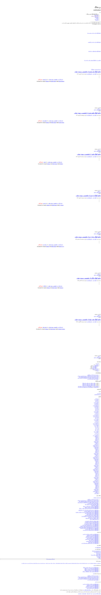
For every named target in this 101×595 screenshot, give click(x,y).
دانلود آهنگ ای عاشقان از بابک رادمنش (91, 539)
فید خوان (88, 593)
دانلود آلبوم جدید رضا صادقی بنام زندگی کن (85, 387)
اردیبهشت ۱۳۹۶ (95, 481)
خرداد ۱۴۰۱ (96, 422)
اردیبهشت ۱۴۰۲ (95, 415)
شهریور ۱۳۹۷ (96, 465)
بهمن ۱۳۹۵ (96, 484)
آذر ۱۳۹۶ (96, 474)
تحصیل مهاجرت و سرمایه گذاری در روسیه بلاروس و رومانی (88, 500)
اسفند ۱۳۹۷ (96, 459)
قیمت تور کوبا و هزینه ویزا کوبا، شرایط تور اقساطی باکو (88, 501)
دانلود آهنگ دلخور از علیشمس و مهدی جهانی (89, 154)
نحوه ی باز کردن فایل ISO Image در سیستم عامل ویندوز (88, 527)
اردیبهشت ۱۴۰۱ (95, 423)
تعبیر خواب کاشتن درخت (94, 519)
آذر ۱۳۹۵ (96, 486)
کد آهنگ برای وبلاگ (65, 563)
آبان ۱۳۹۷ (96, 463)
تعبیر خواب (25, 563)
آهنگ (36, 563)
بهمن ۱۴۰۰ (96, 426)
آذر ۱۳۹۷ (96, 462)
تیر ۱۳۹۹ (96, 443)
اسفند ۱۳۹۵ (96, 483)
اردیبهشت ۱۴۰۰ (95, 435)
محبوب (97, 497)
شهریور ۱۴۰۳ (96, 402)
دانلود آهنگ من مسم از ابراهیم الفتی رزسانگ (90, 506)
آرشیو (94, 565)
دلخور (45, 162)
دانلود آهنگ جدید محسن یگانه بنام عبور (91, 529)
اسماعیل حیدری (95, 386)
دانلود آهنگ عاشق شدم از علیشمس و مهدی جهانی (87, 113)
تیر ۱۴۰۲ (96, 413)
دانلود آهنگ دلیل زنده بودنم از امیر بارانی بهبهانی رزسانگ (88, 508)
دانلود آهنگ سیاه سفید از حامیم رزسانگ (91, 507)
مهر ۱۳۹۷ (96, 464)
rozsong (81, 563)
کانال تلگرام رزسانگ (94, 16)
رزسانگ (54, 563)
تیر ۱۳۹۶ (96, 479)
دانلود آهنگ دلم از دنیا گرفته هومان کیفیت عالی (90, 525)
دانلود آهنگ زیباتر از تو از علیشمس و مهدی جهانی (88, 237)
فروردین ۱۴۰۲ (95, 416)
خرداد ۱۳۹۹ (96, 444)
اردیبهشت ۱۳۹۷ (95, 469)
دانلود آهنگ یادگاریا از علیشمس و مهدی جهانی (89, 278)
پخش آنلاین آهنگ (77, 563)
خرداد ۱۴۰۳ (96, 404)
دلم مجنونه (45, 79)
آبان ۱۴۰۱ (96, 417)
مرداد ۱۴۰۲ (96, 412)
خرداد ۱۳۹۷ (96, 468)
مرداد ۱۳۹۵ (96, 490)
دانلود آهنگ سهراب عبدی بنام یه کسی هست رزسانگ (89, 526)
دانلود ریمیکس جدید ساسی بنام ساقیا (88, 383)
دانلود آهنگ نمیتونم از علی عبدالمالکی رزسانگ (90, 571)
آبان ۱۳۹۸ (96, 451)
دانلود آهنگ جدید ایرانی (90, 563)
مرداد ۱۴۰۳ (96, 403)
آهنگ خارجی (94, 367)
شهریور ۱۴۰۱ (96, 419)
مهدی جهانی (51, 79)
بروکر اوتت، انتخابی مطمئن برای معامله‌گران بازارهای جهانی (88, 502)
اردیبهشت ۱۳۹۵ (95, 491)
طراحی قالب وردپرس (97, 593)
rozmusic (61, 563)
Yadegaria (61, 287)
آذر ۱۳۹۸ (96, 450)
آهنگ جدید (23, 563)
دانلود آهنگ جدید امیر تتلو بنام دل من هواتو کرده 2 (90, 516)
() (100, 110)
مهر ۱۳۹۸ (96, 452)
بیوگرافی (47, 563)
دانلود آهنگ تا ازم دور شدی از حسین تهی (85, 386)
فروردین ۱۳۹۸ (95, 458)
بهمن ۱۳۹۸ (96, 448)
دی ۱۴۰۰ (96, 427)
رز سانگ (52, 563)
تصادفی (94, 497)
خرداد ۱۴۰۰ (96, 434)
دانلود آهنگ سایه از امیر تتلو (93, 540)
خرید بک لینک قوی (97, 394)
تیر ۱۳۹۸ (96, 455)
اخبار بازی (99, 393)
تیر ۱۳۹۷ (96, 467)
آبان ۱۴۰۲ (96, 409)
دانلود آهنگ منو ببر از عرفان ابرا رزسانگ (91, 570)
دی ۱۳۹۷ (96, 461)
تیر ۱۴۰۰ (96, 433)
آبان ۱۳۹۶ (96, 475)
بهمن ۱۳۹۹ (96, 436)
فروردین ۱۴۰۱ (95, 424)
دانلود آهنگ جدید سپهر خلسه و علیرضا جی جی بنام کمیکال (88, 510)
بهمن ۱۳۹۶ (96, 472)
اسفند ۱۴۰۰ (96, 425)
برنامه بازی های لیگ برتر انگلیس (92, 499)
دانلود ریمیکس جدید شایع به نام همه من (91, 521)
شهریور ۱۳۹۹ (96, 441)
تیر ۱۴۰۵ (96, 398)
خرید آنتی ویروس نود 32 (50, 559)
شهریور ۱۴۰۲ (96, 411)
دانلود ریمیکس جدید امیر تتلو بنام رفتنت (91, 515)
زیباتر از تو (44, 244)
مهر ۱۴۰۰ (96, 430)
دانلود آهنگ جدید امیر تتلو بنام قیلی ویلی (91, 513)
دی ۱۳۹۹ (96, 437)
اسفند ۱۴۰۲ (96, 406)
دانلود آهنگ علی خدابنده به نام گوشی (92, 536)
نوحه (97, 370)
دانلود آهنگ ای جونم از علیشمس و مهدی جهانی (88, 195)
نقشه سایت (84, 593)
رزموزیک (49, 563)
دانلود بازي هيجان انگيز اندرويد (31, 563)
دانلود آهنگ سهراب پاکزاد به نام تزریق (92, 537)
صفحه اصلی (96, 15)
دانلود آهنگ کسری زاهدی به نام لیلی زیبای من (90, 534)
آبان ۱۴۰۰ (96, 429)
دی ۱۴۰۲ (96, 408)
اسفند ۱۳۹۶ (96, 471)
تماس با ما (96, 19)
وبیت (91, 593)
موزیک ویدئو (96, 369)
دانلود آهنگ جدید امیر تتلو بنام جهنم (92, 514)
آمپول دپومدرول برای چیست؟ (93, 517)
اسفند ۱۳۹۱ (96, 493)
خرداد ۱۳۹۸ (96, 456)
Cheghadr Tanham (61, 329)
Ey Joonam (61, 205)
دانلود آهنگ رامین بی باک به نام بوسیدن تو (91, 524)
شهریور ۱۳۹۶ (96, 477)
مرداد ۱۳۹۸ (96, 454)
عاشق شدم (45, 120)
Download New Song (84, 563)
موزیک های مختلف (95, 368)
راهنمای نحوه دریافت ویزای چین (92, 503)
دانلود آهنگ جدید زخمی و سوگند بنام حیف (91, 511)
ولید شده (79, 593)
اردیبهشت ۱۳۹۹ (95, 445)
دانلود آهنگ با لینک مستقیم (71, 563)
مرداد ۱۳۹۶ (96, 478)
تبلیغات (97, 18)
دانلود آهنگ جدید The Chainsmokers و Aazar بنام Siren (89, 528)
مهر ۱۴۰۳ (96, 401)
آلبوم (97, 363)
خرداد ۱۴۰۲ (96, 414)
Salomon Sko (96, 387)
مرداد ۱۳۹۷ (96, 466)
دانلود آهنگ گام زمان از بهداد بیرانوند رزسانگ (90, 567)
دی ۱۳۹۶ (96, 473)
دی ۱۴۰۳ (96, 400)
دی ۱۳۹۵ (96, 485)
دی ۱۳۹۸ (96, 449)
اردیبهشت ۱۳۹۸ (95, 457)
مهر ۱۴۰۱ (96, 418)
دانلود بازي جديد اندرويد (40, 563)
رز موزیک (44, 563)
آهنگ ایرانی (94, 115)
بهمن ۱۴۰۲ (96, 407)
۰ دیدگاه (99, 108)
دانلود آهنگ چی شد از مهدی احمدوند (92, 541)
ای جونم (44, 203)
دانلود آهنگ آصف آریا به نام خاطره (92, 535)
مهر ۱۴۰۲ (96, 410)
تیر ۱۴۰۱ (96, 421)
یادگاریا (44, 286)
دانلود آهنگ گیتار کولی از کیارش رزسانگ (91, 569)
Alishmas (47, 81)
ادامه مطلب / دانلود (97, 109)
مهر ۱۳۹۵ (96, 488)
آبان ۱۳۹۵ (96, 487)
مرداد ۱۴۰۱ (96, 420)
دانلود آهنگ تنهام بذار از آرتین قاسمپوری (91, 522)
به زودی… (96, 364)
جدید (100, 497)
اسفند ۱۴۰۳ (96, 399)
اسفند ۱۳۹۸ (96, 447)
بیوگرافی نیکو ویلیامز (94, 505)
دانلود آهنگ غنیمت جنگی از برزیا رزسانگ (91, 568)
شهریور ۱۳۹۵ (96, 489)
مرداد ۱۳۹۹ (96, 442)
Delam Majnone (61, 81)
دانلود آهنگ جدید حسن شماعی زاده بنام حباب (90, 530)
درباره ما (96, 20)
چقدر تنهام (45, 327)
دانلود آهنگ (96, 17)
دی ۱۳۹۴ (96, 492)
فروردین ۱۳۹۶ (95, 482)
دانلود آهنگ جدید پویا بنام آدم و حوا (92, 538)
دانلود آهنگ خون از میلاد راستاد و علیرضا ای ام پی (89, 543)
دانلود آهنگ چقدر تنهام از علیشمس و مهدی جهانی (88, 319)
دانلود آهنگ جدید (60, 79)
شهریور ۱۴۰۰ (96, 431)
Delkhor (61, 163)
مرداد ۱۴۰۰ (96, 432)
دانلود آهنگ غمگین (57, 563)
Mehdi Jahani (53, 81)
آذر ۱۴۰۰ (96, 428)
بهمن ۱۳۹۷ (96, 460)
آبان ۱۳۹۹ (96, 439)
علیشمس (55, 79)
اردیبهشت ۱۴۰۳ (95, 405)
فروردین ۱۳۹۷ (95, 470)
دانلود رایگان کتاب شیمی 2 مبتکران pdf (91, 504)
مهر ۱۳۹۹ (96, 440)
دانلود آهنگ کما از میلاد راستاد (93, 542)
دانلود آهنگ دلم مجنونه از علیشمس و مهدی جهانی (87, 71)
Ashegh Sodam (61, 122)
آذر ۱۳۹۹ (96, 438)
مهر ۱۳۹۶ (96, 476)
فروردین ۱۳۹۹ (95, 446)
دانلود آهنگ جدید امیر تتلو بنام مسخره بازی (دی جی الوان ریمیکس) (87, 512)
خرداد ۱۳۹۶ (96, 480)
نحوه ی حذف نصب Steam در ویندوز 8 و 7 (91, 523)
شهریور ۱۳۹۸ (96, 453)
